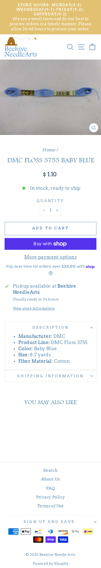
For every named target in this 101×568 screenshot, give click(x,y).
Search (50, 470)
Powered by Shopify (50, 564)
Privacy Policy (50, 497)
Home (49, 149)
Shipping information (50, 376)
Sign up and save (49, 521)
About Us (50, 479)
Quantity (51, 201)
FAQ (50, 488)
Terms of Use (50, 505)
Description (50, 327)
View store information (34, 308)
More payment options (50, 257)
